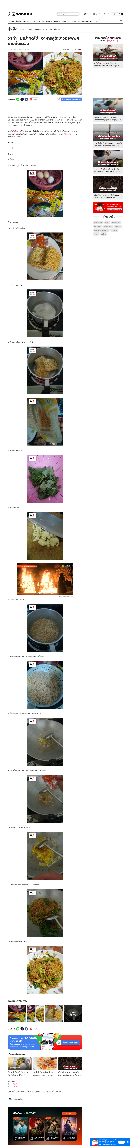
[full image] (17, 1014)
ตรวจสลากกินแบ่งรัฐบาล (101, 230)
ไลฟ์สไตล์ (57, 21)
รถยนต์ (64, 21)
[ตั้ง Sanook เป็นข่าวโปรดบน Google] (45, 1041)
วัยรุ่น (74, 21)
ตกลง (121, 1142)
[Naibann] (10, 1099)
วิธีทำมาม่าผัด (21, 1091)
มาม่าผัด (11, 1091)
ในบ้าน (18, 131)
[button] (57, 14)
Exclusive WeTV (88, 21)
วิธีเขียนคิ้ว (118, 226)
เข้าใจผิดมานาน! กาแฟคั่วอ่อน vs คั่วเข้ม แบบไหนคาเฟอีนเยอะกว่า (107, 196)
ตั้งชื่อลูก (103, 234)
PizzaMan (68, 133)
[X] (22, 99)
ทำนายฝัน (114, 230)
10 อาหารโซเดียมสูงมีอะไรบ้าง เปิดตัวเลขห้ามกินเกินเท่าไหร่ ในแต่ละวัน (107, 170)
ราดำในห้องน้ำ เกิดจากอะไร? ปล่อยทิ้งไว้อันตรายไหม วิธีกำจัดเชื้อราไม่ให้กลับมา (108, 145)
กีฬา (43, 21)
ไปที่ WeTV (69, 1113)
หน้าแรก (11, 21)
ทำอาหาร (50, 1091)
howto (30, 1091)
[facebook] (26, 99)
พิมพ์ (28, 49)
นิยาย (97, 21)
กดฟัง (67, 49)
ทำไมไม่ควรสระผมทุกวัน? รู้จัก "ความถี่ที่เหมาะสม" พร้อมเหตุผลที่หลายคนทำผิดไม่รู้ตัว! (106, 65)
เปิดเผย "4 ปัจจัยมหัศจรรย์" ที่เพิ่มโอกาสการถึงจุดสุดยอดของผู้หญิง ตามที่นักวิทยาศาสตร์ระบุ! (107, 119)
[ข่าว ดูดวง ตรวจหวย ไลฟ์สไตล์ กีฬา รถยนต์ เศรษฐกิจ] (20, 14)
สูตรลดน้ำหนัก (108, 226)
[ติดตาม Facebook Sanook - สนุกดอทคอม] (108, 207)
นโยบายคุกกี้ (113, 1144)
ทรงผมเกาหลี (116, 223)
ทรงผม (96, 234)
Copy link (35, 99)
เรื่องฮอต (18, 21)
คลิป (79, 21)
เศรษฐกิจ (49, 21)
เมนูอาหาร (59, 1091)
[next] (79, 1129)
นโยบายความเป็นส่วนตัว (104, 1144)
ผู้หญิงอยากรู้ (40, 1091)
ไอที (69, 21)
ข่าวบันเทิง (36, 21)
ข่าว (24, 21)
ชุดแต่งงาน (97, 226)
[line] (17, 99)
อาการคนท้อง (98, 223)
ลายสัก (107, 223)
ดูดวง (29, 21)
